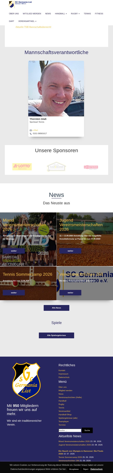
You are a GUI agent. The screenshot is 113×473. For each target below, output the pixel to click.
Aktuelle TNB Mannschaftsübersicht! (33, 27)
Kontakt (62, 370)
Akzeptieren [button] (74, 469)
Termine (62, 425)
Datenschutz (64, 377)
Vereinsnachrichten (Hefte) (70, 397)
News (48, 14)
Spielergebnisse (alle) (68, 418)
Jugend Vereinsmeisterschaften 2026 (81, 225)
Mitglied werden (32, 14)
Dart (11, 21)
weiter (14, 251)
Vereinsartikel (26, 21)
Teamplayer (64, 421)
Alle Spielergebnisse (56, 335)
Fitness (99, 14)
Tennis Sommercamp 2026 (27, 274)
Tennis (87, 14)
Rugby (74, 14)
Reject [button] (85, 469)
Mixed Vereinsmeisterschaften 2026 (24, 225)
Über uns (14, 14)
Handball (60, 14)
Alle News (56, 308)
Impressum (63, 374)
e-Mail (35, 130)
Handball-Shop (65, 414)
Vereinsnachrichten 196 (81, 274)
